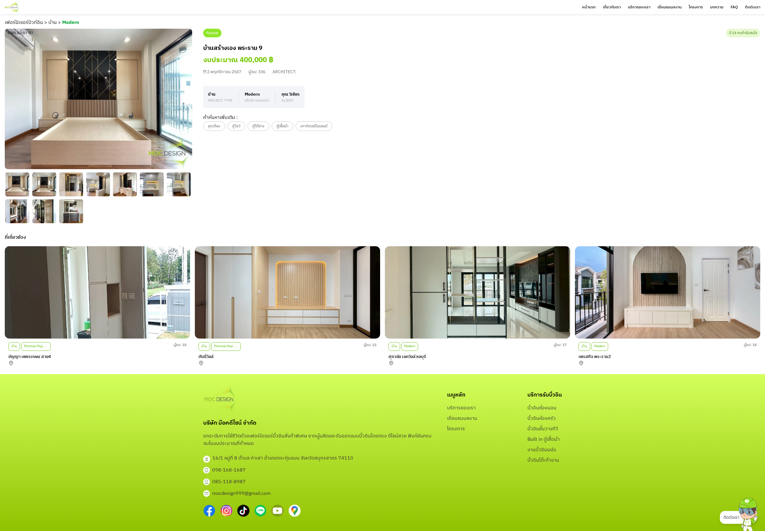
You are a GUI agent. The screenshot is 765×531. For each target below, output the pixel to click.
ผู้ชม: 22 (370, 345)
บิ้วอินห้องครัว (541, 418)
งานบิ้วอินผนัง (541, 450)
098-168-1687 (229, 470)
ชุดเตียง (214, 126)
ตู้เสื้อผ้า (282, 126)
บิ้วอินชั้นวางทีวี (542, 429)
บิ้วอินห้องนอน (541, 408)
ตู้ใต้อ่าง (258, 126)
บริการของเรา (639, 7)
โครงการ (696, 7)
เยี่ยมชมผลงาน (669, 7)
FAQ (734, 7)
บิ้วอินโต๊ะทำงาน (543, 460)
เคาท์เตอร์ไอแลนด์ (314, 126)
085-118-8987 (229, 482)
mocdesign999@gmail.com (241, 493)
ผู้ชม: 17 (560, 345)
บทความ (716, 7)
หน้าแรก (589, 7)
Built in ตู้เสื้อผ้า (543, 439)
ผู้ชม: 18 (180, 345)
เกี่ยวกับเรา (612, 7)
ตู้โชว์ (236, 126)
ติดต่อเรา (752, 7)
